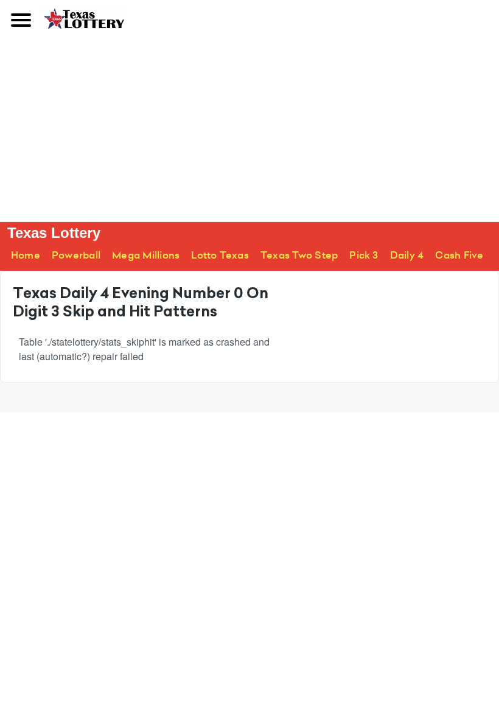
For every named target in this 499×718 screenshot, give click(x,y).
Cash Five (459, 255)
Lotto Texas (220, 255)
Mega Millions (146, 255)
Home (25, 255)
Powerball (76, 255)
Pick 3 (363, 255)
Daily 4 (407, 255)
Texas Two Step (299, 255)
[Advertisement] (249, 130)
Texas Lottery (53, 233)
